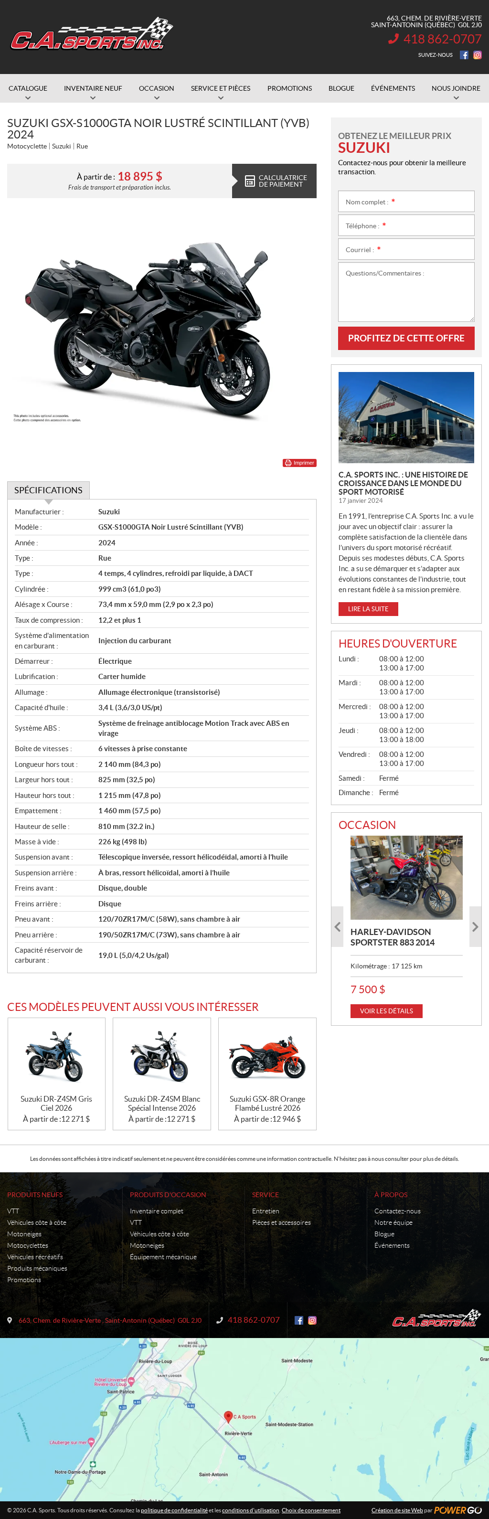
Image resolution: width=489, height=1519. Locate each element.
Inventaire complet (156, 1211)
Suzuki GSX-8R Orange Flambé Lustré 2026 (267, 1103)
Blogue (384, 1234)
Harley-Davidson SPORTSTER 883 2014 (393, 937)
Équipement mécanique (163, 1257)
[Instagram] (477, 55)
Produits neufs (35, 1195)
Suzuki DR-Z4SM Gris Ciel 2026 (56, 1103)
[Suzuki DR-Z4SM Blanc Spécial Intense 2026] (161, 1056)
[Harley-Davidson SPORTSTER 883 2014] (407, 878)
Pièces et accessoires (281, 1222)
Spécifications (48, 490)
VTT (13, 1211)
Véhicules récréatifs (35, 1257)
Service (265, 1195)
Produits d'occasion (168, 1195)
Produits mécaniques (37, 1268)
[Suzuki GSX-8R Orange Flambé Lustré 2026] (267, 1056)
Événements (392, 1245)
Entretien (265, 1211)
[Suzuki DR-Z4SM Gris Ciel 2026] (56, 1056)
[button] (337, 926)
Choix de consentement (311, 1510)
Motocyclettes (27, 1245)
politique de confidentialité (174, 1510)
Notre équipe (393, 1222)
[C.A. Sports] (90, 37)
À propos (390, 1195)
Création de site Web (397, 1510)
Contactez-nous (397, 1211)
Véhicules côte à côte (36, 1222)
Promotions (24, 1280)
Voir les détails (386, 1011)
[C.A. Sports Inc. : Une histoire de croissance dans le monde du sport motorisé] (406, 417)
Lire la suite (368, 609)
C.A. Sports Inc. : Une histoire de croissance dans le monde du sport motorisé (403, 483)
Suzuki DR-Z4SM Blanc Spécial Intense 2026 (162, 1103)
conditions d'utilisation (250, 1510)
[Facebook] (464, 55)
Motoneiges (24, 1234)
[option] (406, 927)
